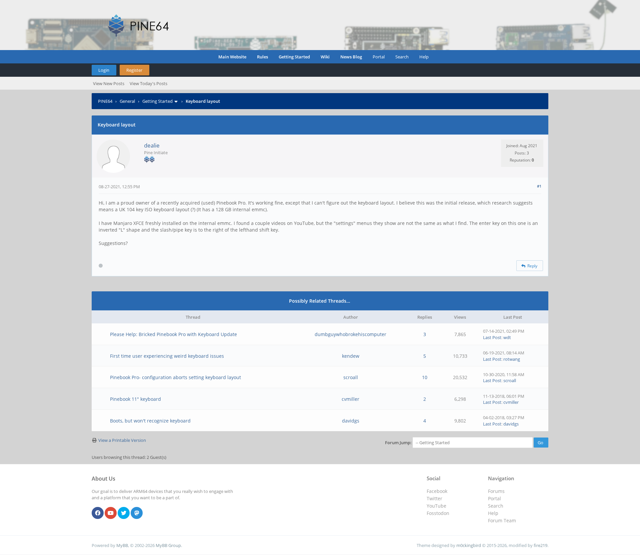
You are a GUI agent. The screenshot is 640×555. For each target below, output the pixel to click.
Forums (496, 491)
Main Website (232, 57)
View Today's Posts (148, 83)
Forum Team (502, 520)
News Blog (351, 57)
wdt (507, 337)
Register (134, 70)
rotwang (511, 359)
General (127, 101)
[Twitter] (124, 513)
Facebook (437, 491)
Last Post (492, 337)
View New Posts (108, 83)
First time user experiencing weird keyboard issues (167, 356)
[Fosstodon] (137, 513)
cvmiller (350, 399)
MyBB (122, 545)
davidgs (350, 421)
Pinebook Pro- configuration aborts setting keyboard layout (175, 377)
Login (103, 70)
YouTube (436, 506)
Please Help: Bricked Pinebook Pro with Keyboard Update (173, 334)
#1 (539, 186)
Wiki (325, 57)
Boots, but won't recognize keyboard (150, 421)
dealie (152, 145)
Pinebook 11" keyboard (135, 399)
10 (424, 377)
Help (424, 57)
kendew (350, 356)
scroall (350, 377)
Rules (262, 57)
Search (402, 57)
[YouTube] (111, 513)
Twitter (434, 498)
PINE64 (105, 101)
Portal (379, 57)
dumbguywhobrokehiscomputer (350, 334)
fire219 (540, 545)
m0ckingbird (468, 545)
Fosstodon (438, 513)
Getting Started (294, 57)
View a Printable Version (122, 440)
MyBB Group (168, 545)
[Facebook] (98, 513)
